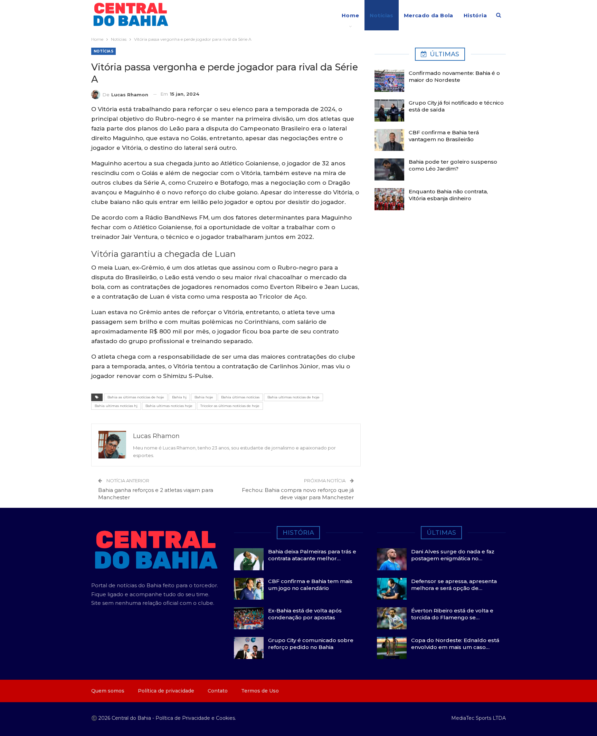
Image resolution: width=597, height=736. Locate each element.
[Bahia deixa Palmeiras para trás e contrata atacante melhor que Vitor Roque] (249, 559)
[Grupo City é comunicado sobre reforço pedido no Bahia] (249, 648)
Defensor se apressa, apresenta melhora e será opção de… (454, 584)
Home (350, 15)
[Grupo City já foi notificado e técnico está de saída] (389, 110)
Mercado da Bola (428, 15)
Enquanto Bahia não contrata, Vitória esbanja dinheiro (448, 195)
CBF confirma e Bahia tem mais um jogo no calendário (310, 584)
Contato (218, 691)
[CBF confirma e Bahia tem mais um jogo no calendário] (249, 589)
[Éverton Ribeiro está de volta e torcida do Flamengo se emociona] (392, 618)
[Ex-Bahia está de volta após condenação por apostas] (249, 618)
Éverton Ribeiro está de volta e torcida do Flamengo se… (452, 614)
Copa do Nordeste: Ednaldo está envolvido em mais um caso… (455, 643)
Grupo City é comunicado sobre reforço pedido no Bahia (310, 643)
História (475, 15)
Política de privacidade (166, 691)
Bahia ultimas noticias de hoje (293, 397)
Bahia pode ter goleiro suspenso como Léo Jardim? (453, 165)
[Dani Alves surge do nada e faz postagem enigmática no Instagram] (392, 559)
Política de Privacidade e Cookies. (195, 718)
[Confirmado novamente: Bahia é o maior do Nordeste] (389, 81)
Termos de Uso (260, 691)
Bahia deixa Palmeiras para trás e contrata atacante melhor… (312, 555)
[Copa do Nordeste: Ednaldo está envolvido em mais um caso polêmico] (392, 648)
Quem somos (107, 691)
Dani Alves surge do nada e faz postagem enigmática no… (452, 555)
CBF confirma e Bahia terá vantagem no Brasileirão (444, 136)
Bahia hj (179, 397)
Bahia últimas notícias (240, 397)
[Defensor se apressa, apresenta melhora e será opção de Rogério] (392, 589)
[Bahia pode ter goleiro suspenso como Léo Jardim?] (389, 169)
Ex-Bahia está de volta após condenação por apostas (305, 614)
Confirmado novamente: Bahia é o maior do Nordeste (454, 76)
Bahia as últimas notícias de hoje (135, 397)
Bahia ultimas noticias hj (116, 406)
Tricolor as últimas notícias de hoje (229, 406)
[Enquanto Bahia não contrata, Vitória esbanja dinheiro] (389, 199)
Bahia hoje (204, 397)
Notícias (382, 15)
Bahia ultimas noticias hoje (168, 406)
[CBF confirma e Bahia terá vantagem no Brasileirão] (389, 140)
